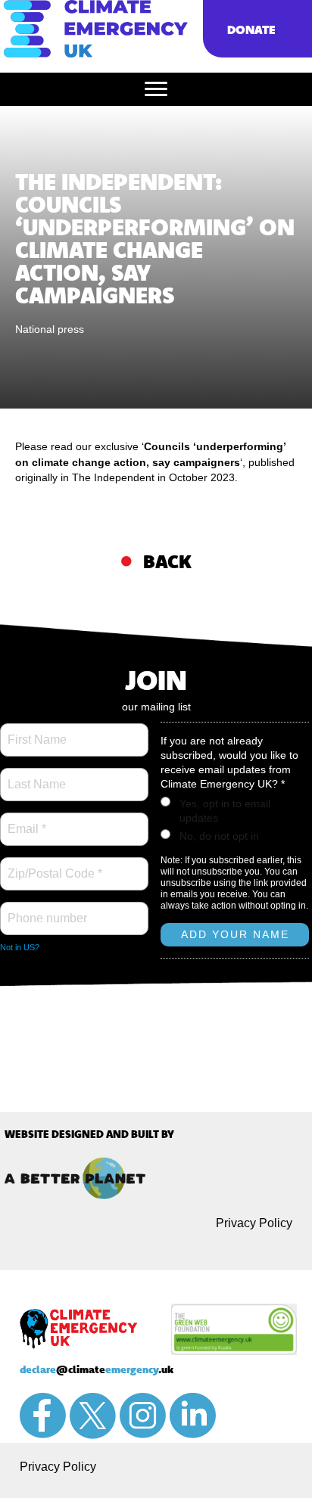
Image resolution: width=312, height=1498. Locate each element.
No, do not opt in (219, 836)
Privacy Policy (254, 1223)
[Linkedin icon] (193, 1415)
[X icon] (93, 1416)
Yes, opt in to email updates (224, 810)
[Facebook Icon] (43, 1415)
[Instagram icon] (143, 1415)
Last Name (34, 775)
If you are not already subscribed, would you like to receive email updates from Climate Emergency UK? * (229, 762)
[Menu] (156, 89)
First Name (36, 730)
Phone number (45, 909)
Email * (25, 820)
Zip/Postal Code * (52, 864)
